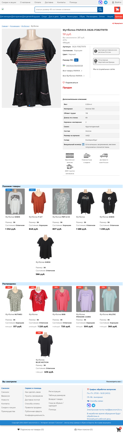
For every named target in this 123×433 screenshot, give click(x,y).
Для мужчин (16, 16)
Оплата (37, 2)
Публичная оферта (33, 411)
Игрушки (36, 16)
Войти (117, 2)
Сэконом (5, 392)
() (32, 429)
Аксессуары (72, 16)
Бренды (118, 16)
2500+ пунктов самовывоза (70, 172)
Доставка (49, 2)
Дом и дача (53, 16)
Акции (110, 16)
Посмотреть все (113, 382)
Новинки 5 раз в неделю (87, 161)
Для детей (26, 16)
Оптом (102, 16)
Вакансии (5, 396)
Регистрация (54, 391)
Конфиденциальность (34, 415)
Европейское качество (69, 161)
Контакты (61, 2)
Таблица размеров (57, 395)
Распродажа (91, 16)
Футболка (9, 217)
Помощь (73, 2)
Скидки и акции (9, 2)
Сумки (63, 16)
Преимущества (8, 411)
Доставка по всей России (103, 161)
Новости (5, 400)
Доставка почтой (32, 400)
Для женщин (5, 16)
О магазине (25, 2)
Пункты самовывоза (34, 396)
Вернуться (118, 23)
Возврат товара (55, 399)
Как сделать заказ (33, 392)
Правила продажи (33, 407)
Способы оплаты (32, 404)
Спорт (44, 16)
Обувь (82, 16)
